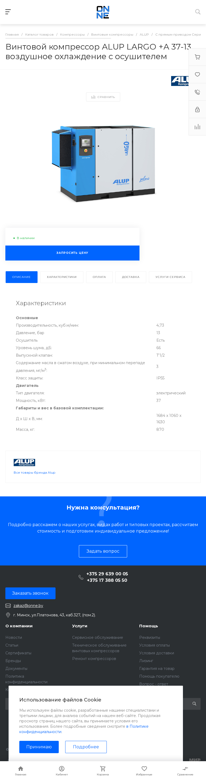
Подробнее (86, 746)
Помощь (148, 625)
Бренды (13, 660)
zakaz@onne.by (28, 605)
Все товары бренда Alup (34, 472)
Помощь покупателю (159, 676)
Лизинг (146, 660)
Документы (16, 668)
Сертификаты (18, 653)
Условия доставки (156, 653)
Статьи (11, 645)
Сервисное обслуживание (97, 637)
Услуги (79, 625)
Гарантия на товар (157, 668)
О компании (19, 625)
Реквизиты (149, 637)
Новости (13, 637)
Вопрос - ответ (153, 684)
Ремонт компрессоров (94, 658)
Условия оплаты (154, 645)
